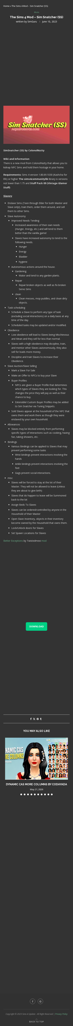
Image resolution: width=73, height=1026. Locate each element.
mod (44, 540)
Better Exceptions (13, 540)
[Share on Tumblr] (40, 718)
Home (6, 5)
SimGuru (32, 21)
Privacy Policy (61, 1014)
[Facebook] (32, 1001)
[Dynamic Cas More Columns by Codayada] (36, 759)
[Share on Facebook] (31, 718)
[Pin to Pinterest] (38, 718)
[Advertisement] (36, 64)
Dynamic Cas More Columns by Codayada (36, 784)
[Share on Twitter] (34, 718)
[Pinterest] (40, 1001)
